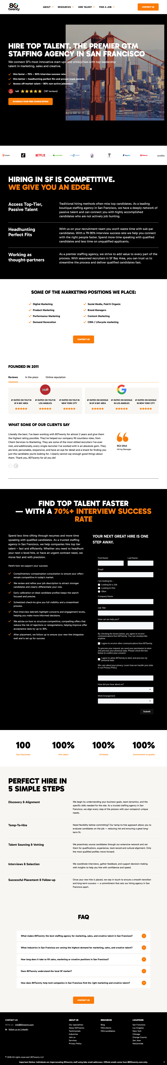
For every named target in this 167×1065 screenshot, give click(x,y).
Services (73, 1040)
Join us (72, 1037)
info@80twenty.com (24, 1024)
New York (137, 1031)
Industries (73, 1034)
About (46, 7)
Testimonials (74, 1031)
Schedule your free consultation (30, 101)
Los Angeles (138, 1028)
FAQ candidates (108, 1031)
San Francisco (139, 1024)
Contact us (148, 7)
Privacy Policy (75, 1043)
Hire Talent (85, 7)
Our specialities (76, 1024)
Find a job (105, 7)
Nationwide (138, 1043)
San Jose (137, 1040)
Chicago (136, 1034)
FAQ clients (106, 1028)
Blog (103, 1024)
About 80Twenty (76, 1028)
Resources (64, 7)
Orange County (140, 1037)
